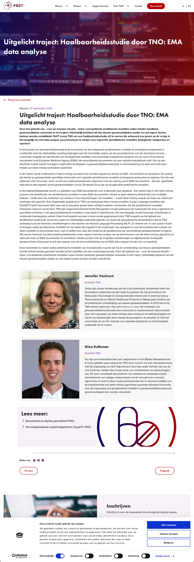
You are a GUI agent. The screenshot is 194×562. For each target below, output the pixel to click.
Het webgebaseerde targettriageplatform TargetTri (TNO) (58, 427)
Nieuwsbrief (156, 6)
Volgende (164, 470)
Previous (29, 470)
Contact (138, 6)
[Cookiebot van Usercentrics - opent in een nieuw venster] (19, 556)
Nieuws (58, 6)
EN (189, 6)
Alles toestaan (168, 525)
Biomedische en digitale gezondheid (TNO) (50, 420)
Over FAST (118, 6)
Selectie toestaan (169, 534)
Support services (100, 6)
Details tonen (163, 556)
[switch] (89, 556)
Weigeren (169, 542)
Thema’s (77, 6)
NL (183, 6)
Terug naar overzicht (19, 99)
